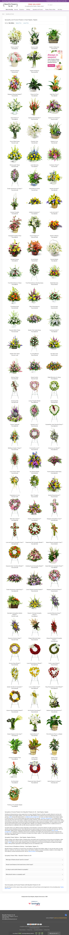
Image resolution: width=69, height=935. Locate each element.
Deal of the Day (9, 9)
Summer (16, 9)
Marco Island (8, 888)
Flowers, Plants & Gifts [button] (50, 9)
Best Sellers (11, 23)
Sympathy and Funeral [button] (38, 9)
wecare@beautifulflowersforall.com (9, 919)
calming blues (49, 818)
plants (10, 817)
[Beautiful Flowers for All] (12, 5)
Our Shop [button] (60, 9)
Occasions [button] (21, 9)
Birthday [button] (28, 9)
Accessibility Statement (38, 929)
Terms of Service (22, 929)
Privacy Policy (29, 929)
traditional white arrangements (32, 817)
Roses (9, 842)
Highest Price (18, 23)
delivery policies (32, 851)
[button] (65, 929)
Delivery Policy (47, 929)
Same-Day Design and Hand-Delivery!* (11, 1)
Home (3, 14)
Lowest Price (26, 23)
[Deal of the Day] (54, 60)
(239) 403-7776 (5, 917)
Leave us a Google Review (60, 917)
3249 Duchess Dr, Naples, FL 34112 (10, 916)
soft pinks (43, 818)
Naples (62, 887)
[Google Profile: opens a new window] (66, 915)
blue (53, 830)
